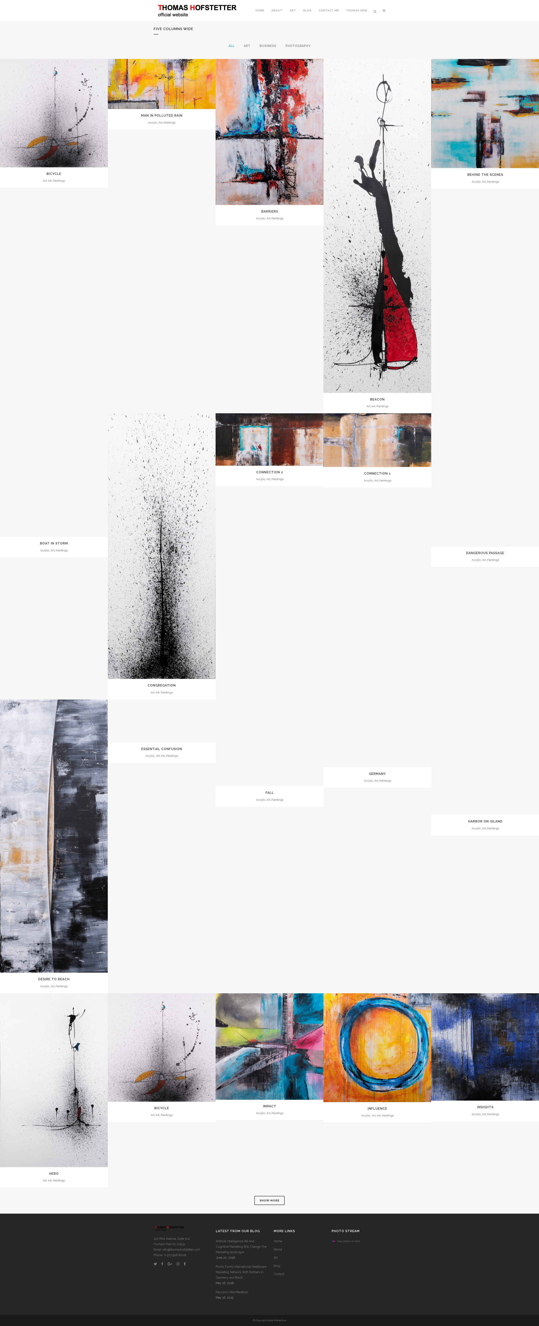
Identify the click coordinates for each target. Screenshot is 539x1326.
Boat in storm (54, 543)
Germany (377, 774)
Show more (269, 1200)
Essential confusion (161, 749)
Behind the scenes (485, 175)
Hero (54, 1174)
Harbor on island (485, 821)
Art (276, 1257)
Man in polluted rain (162, 115)
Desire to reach (54, 979)
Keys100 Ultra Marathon (232, 1292)
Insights (485, 1107)
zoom (44, 112)
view (63, 112)
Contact (279, 1274)
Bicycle (54, 174)
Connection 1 (377, 473)
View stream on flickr (348, 1241)
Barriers (269, 211)
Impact (269, 1106)
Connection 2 (269, 472)
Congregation (162, 685)
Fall (269, 793)
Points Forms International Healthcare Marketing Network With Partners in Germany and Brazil (241, 1272)
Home (278, 1241)
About (278, 1249)
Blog (277, 1265)
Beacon (377, 399)
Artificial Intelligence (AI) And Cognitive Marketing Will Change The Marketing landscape (241, 1247)
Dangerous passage (485, 553)
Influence (377, 1109)
